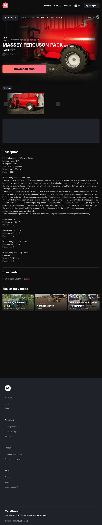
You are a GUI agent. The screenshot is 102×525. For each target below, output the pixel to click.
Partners (67, 6)
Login (27, 279)
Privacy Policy (10, 431)
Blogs (7, 404)
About (7, 409)
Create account (11, 487)
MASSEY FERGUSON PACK (51, 18)
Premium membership (14, 454)
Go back (12, 18)
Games (57, 6)
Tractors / (36, 18)
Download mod (24, 69)
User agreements (12, 426)
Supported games (12, 459)
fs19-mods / (26, 18)
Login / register (91, 6)
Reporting (9, 436)
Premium (47, 6)
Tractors (7, 88)
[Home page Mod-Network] (5, 8)
